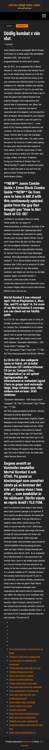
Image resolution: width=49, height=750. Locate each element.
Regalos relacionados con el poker (23, 683)
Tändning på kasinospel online (21, 672)
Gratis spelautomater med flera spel (23, 691)
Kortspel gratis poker (17, 710)
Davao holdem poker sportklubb (22, 702)
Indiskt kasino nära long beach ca (22, 732)
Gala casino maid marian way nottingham (25, 687)
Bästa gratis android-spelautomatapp (24, 713)
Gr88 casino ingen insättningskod (22, 717)
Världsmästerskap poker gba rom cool (24, 668)
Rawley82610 (22, 26)
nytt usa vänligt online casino (24, 5)
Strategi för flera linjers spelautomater (24, 657)
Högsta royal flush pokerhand (21, 679)
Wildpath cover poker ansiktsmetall (23, 721)
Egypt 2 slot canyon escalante (21, 675)
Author (9, 44)
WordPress (27, 741)
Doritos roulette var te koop (20, 706)
